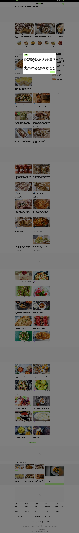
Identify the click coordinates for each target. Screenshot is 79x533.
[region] (39, 63)
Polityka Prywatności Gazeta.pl (48, 69)
